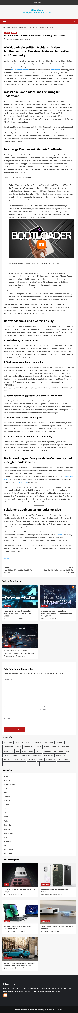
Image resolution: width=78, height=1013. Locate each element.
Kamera (6, 751)
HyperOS (14, 33)
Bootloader (55, 69)
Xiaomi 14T (23, 482)
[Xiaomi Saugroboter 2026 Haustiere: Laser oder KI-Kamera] (58, 912)
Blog (5, 792)
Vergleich (7, 764)
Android (7, 33)
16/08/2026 (19, 931)
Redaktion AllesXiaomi (12, 39)
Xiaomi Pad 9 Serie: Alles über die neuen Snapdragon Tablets (17, 927)
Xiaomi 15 (34, 764)
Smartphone (37, 755)
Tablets (6, 837)
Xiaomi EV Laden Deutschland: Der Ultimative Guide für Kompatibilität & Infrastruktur (19, 964)
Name (6, 707)
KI (12, 751)
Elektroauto (28, 747)
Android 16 (59, 742)
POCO (61, 751)
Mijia (37, 751)
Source (6, 558)
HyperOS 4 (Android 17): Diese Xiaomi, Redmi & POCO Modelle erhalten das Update (18, 613)
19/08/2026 (57, 894)
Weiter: (59, 570)
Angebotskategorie (10, 784)
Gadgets (7, 796)
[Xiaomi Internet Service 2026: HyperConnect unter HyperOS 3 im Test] (20, 636)
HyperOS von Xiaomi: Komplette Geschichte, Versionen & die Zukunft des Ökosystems (56, 613)
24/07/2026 (20, 619)
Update (66, 759)
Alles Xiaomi (37, 10)
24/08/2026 (19, 894)
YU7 (66, 764)
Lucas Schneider (10, 894)
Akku (10, 742)
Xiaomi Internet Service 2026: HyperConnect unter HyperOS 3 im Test (19, 652)
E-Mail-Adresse (43, 708)
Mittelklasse (46, 751)
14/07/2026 (20, 656)
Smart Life (7, 825)
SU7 (16, 759)
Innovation (66, 747)
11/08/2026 (19, 968)
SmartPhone (8, 833)
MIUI (55, 751)
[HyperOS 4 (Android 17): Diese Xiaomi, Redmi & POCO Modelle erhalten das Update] (20, 596)
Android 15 (49, 742)
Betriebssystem (9, 747)
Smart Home (26, 755)
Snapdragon (8, 759)
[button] (4, 21)
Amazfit (6, 776)
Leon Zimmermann (10, 619)
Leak (17, 751)
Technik (40, 759)
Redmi (68, 751)
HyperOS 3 (55, 747)
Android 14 (38, 742)
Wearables (17, 764)
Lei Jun (31, 751)
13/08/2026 (53, 931)
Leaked (6, 805)
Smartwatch (60, 755)
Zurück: (19, 570)
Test (59, 759)
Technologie (50, 759)
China (19, 747)
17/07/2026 (54, 619)
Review (6, 755)
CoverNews (48, 1010)
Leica (24, 751)
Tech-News (31, 759)
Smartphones (48, 755)
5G (4, 742)
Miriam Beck (46, 619)
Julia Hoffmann (10, 931)
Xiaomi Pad (8, 853)
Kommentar (9, 679)
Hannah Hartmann (10, 656)
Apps (5, 788)
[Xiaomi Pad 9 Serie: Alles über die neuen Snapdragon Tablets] (20, 912)
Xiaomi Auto (58, 764)
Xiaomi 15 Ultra (46, 764)
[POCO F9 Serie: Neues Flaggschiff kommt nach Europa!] (20, 875)
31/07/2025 (23, 39)
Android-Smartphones (20, 69)
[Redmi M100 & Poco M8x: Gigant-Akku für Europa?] (58, 875)
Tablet (23, 759)
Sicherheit (15, 755)
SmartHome (8, 829)
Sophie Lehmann (47, 894)
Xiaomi (60, 534)
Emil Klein (45, 931)
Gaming (38, 747)
